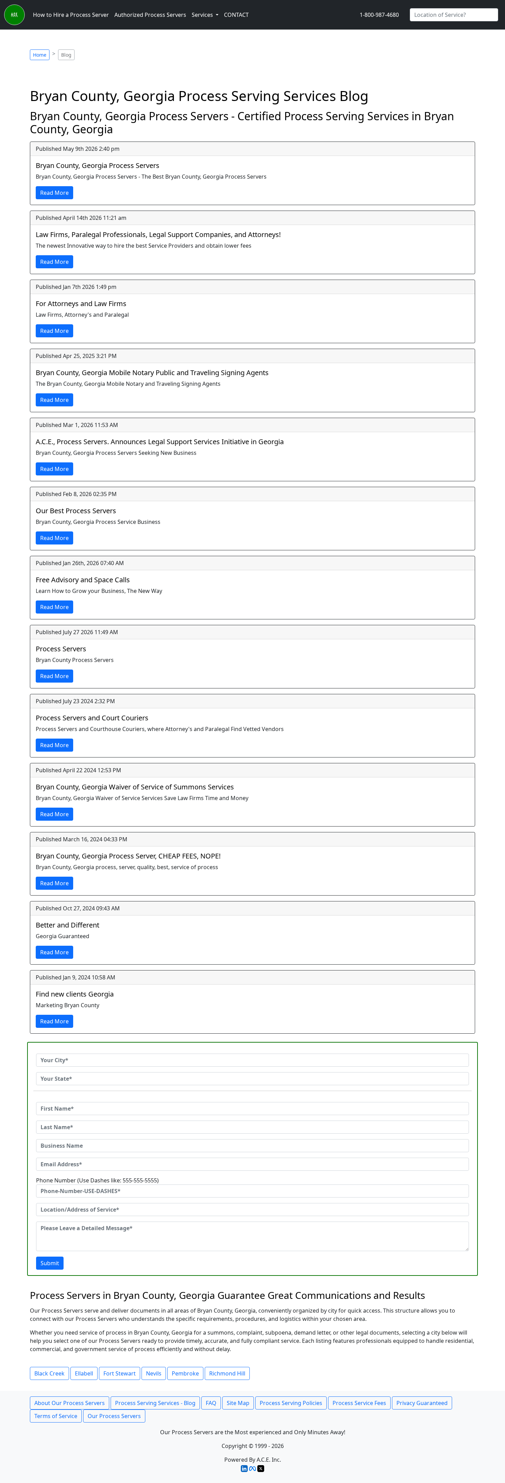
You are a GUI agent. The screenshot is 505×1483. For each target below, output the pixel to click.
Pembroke (185, 1373)
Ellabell (84, 1373)
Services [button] (203, 15)
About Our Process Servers (69, 1403)
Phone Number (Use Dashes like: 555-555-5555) (97, 1180)
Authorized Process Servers (150, 15)
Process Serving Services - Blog (155, 1403)
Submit (50, 1263)
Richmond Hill (227, 1373)
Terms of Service (55, 1416)
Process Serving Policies (291, 1403)
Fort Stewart (119, 1373)
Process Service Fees (359, 1403)
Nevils (153, 1373)
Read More (54, 192)
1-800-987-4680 (379, 15)
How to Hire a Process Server (71, 15)
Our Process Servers (114, 1416)
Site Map (238, 1403)
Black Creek (49, 1373)
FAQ (211, 1403)
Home (39, 55)
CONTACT (236, 15)
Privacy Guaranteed (422, 1403)
